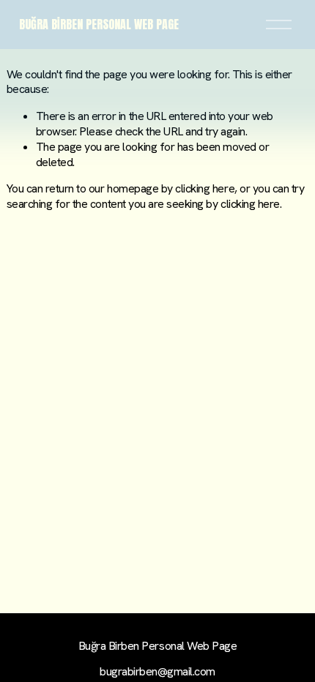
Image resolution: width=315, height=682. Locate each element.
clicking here (204, 188)
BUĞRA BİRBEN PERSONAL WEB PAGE (99, 24)
